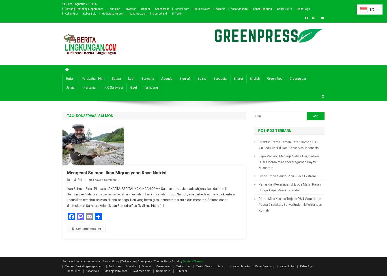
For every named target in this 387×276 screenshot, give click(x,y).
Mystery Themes (193, 261)
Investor (131, 9)
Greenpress (162, 9)
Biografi (185, 78)
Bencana (148, 78)
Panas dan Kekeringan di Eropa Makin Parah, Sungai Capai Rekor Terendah (290, 187)
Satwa (116, 78)
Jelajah (71, 87)
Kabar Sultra (284, 9)
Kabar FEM (71, 13)
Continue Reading (88, 228)
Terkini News (202, 9)
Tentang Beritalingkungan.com (84, 9)
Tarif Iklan (114, 9)
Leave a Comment (105, 180)
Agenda (166, 78)
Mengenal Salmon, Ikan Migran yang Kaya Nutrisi (116, 172)
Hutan (70, 78)
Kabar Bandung (262, 9)
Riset (133, 87)
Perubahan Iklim (93, 78)
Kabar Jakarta (239, 9)
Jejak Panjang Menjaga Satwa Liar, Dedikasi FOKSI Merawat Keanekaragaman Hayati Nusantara (289, 162)
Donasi (145, 9)
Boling (202, 78)
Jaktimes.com (138, 13)
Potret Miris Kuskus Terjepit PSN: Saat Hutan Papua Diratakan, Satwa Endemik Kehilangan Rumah (290, 204)
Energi (238, 78)
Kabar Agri (303, 9)
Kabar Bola (89, 13)
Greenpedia (298, 78)
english (255, 78)
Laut (131, 78)
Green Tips (274, 78)
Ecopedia (220, 78)
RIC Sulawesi (114, 87)
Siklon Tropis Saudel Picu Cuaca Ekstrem (287, 176)
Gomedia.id (160, 13)
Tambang (151, 87)
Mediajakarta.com (113, 13)
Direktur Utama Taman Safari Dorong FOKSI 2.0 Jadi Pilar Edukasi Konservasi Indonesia (289, 145)
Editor (81, 180)
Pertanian (90, 87)
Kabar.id (220, 9)
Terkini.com (182, 9)
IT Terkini (177, 13)
